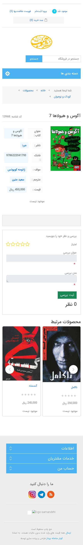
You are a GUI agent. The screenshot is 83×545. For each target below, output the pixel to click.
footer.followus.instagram (32, 494)
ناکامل (74, 387)
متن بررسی (71, 273)
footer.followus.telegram (41, 494)
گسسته (33, 386)
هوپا (24, 145)
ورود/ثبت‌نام (41, 11)
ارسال (68, 533)
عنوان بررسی (70, 253)
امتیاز (74, 244)
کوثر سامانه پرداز (55, 538)
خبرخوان (50, 494)
